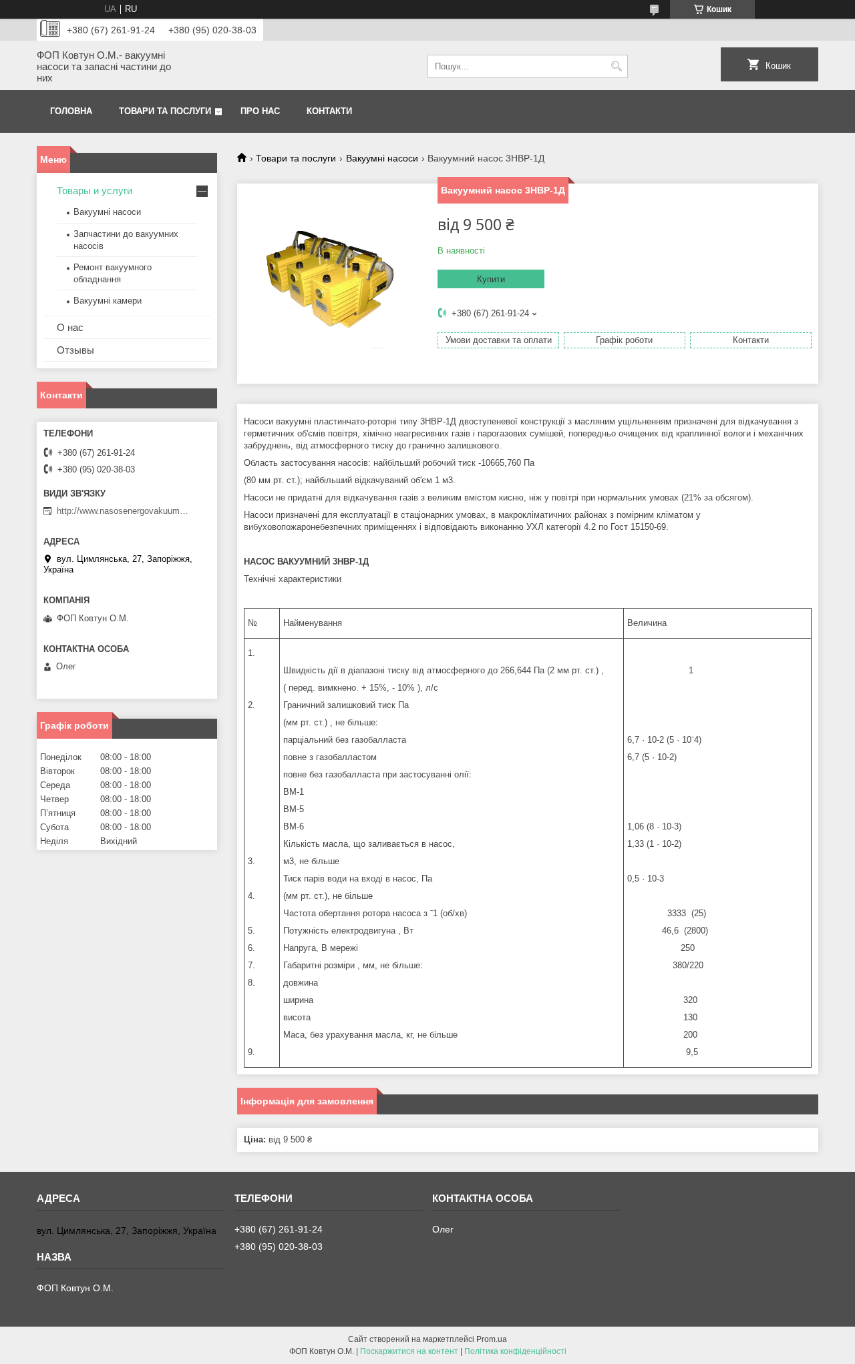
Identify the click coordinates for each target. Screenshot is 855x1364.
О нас (70, 327)
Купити (491, 279)
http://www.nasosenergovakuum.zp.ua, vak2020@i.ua (123, 511)
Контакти (329, 111)
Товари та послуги (165, 111)
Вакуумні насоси (382, 158)
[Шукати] (616, 66)
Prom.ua (491, 1339)
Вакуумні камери (107, 301)
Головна (71, 111)
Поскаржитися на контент (409, 1351)
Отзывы (75, 350)
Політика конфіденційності (515, 1351)
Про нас (260, 111)
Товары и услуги (94, 190)
